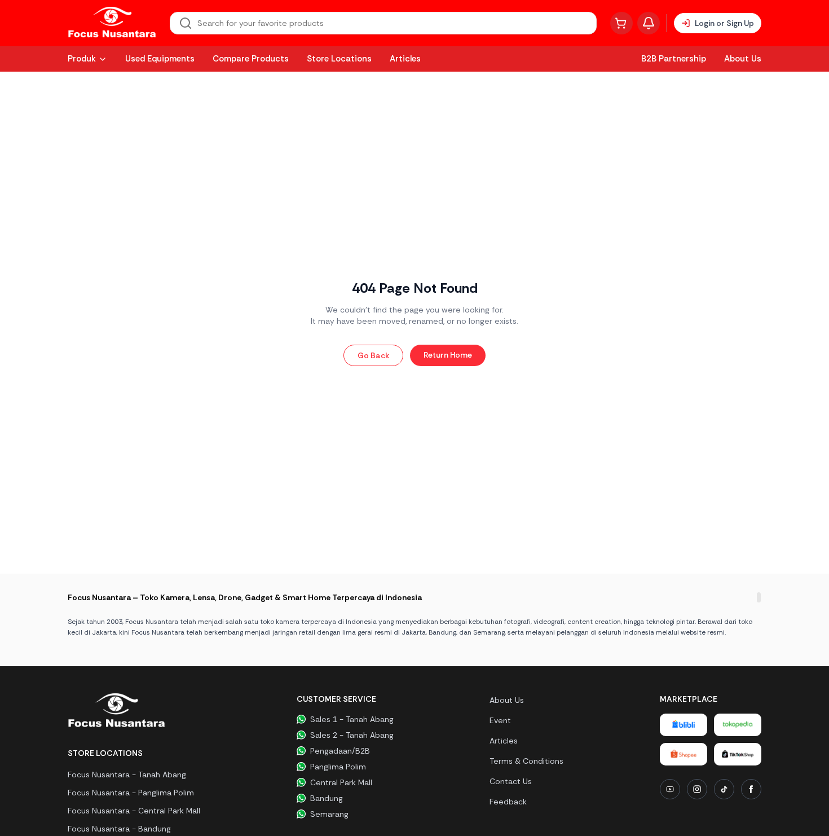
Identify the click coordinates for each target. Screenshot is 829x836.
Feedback (508, 802)
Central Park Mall (341, 782)
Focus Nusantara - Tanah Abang (127, 774)
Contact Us (511, 781)
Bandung (326, 798)
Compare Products (251, 58)
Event (500, 720)
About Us (742, 58)
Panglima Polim (338, 767)
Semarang (329, 814)
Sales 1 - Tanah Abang (352, 719)
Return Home (448, 355)
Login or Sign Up (724, 23)
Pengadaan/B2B (340, 751)
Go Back (373, 355)
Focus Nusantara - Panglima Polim (131, 792)
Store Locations (339, 58)
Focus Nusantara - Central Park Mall (134, 811)
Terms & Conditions (526, 761)
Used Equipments (160, 58)
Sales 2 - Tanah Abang (352, 735)
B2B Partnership (673, 58)
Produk (82, 58)
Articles (405, 58)
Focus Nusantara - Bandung (119, 829)
